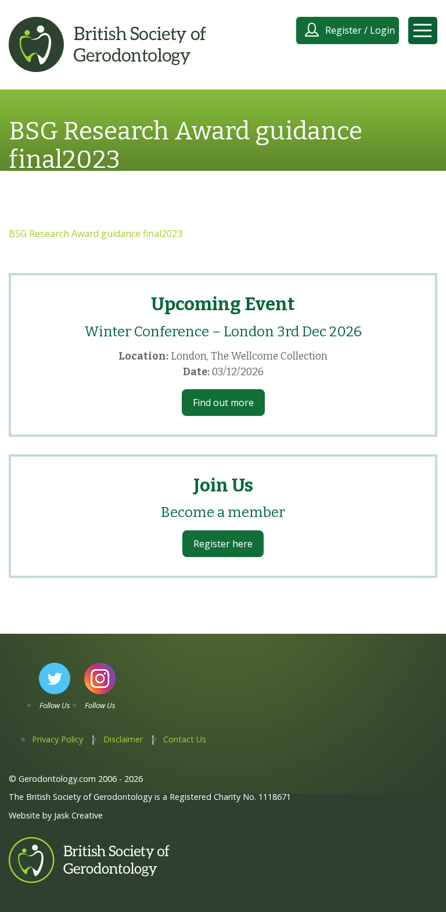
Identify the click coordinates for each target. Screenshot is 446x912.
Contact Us (184, 739)
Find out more (223, 402)
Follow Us (54, 705)
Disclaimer (123, 739)
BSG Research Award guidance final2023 (95, 233)
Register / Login (360, 30)
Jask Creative (78, 815)
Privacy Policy (57, 739)
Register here (223, 543)
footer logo (34, 882)
